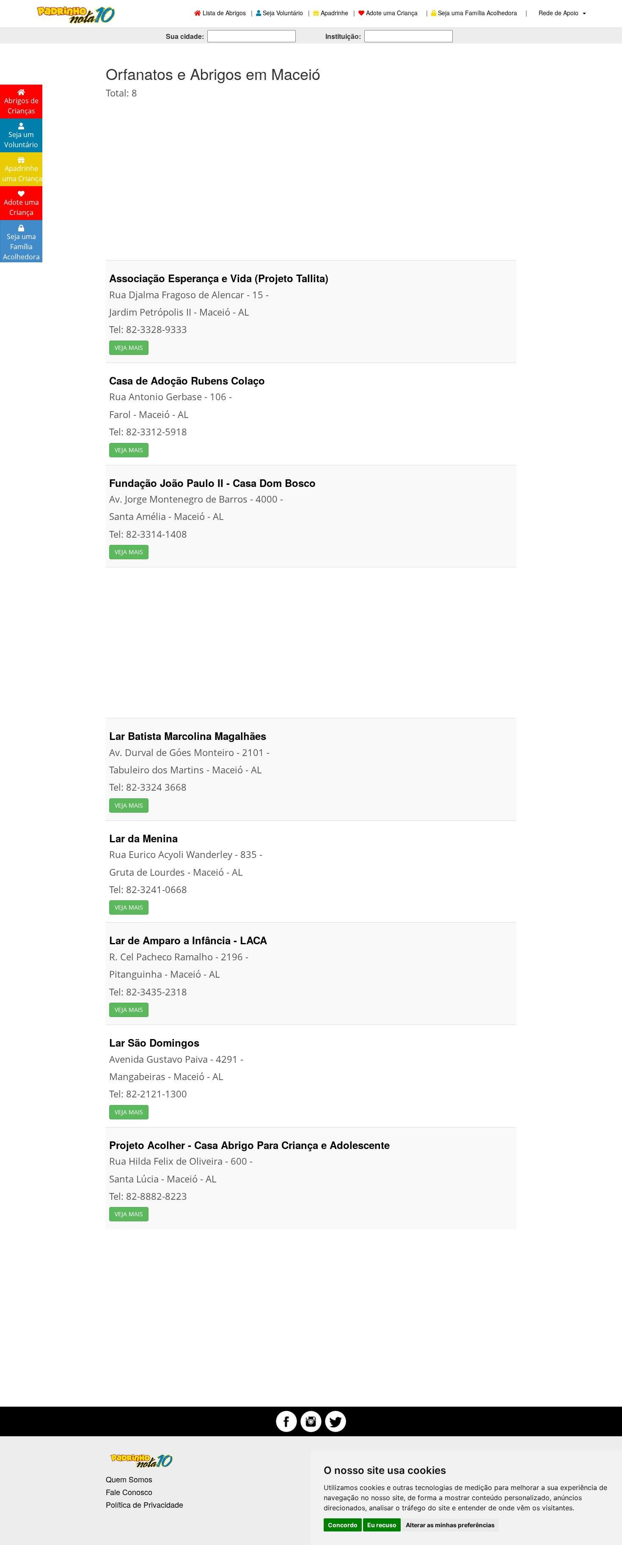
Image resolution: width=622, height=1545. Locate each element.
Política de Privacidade (144, 1504)
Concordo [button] (343, 1525)
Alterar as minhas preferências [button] (450, 1525)
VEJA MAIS (129, 348)
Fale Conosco (129, 1491)
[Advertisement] (311, 175)
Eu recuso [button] (381, 1525)
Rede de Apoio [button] (559, 12)
